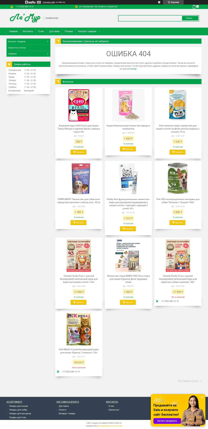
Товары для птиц (17, 417)
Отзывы (69, 31)
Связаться (114, 410)
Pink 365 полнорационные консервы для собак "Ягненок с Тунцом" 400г (177, 201)
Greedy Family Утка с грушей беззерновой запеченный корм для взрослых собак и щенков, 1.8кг (178, 278)
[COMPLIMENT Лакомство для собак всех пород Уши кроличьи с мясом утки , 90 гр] (79, 179)
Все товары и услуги (188, 381)
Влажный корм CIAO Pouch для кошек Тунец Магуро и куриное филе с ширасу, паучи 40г (79, 128)
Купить (80, 152)
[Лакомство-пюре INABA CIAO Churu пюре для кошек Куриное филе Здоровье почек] (128, 255)
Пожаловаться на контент (110, 426)
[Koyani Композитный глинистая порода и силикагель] (128, 105)
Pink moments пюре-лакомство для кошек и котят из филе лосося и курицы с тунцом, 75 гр (178, 128)
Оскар (133, 69)
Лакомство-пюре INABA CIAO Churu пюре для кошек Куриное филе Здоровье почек (128, 278)
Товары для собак (18, 410)
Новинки (12, 53)
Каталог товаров (87, 31)
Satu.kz (118, 423)
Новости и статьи (17, 47)
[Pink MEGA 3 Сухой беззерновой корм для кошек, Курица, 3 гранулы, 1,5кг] (79, 329)
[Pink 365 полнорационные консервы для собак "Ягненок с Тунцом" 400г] (178, 179)
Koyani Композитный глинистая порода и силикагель (128, 127)
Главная (13, 31)
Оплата (62, 410)
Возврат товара (67, 413)
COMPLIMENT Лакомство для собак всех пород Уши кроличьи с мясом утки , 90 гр (78, 201)
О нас (41, 31)
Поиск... (190, 18)
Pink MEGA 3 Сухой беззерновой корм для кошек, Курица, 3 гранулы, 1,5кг (79, 351)
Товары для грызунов (20, 413)
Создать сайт (49, 2)
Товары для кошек (18, 406)
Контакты (28, 31)
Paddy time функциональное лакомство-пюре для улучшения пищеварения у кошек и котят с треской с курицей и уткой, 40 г (128, 204)
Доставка (54, 31)
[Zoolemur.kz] (25, 18)
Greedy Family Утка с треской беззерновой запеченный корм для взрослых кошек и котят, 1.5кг (79, 278)
